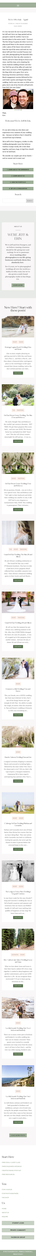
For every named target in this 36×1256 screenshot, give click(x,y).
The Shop (5, 1197)
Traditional (20, 410)
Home (4, 1208)
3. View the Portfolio (18, 182)
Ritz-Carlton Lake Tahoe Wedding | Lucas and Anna (18, 961)
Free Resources (8, 1174)
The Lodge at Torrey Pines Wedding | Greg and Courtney (18, 893)
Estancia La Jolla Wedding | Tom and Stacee (18, 690)
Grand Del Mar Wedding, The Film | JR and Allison (18, 556)
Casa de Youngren (21, 24)
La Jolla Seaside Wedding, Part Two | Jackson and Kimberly (18, 1029)
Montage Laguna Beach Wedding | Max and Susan (18, 348)
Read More (18, 373)
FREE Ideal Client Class (11, 1162)
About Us (5, 1212)
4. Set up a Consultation (18, 188)
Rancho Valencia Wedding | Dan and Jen (18, 757)
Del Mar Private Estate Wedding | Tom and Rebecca (18, 485)
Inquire (5, 1217)
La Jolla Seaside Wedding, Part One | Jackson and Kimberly (18, 1097)
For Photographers (10, 1193)
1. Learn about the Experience (18, 170)
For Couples (7, 1189)
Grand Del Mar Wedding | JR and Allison (18, 623)
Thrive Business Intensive (12, 1166)
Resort (15, 342)
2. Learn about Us (18, 176)
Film (13, 410)
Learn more (18, 285)
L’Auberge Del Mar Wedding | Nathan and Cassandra (18, 824)
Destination (15, 954)
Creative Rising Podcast (11, 1170)
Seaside (21, 342)
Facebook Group (18, 1237)
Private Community (18, 1230)
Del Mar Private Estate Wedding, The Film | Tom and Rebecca (18, 416)
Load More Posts (18, 1135)
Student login (18, 1223)
